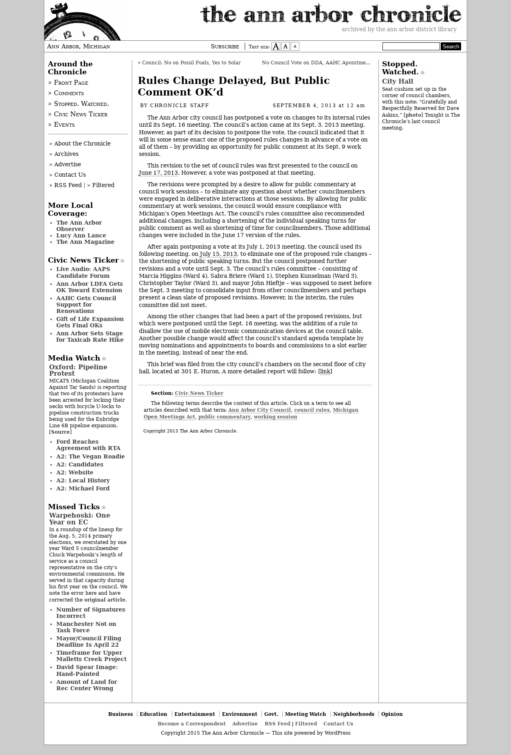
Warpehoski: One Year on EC (79, 519)
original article (104, 600)
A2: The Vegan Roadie (90, 456)
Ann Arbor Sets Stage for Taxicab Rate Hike (90, 336)
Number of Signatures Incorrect (90, 612)
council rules (312, 410)
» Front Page (68, 82)
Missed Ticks (74, 507)
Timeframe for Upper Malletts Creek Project (91, 655)
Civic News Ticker (199, 393)
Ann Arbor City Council (259, 410)
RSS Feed (277, 724)
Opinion (392, 714)
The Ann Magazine (85, 242)
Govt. (271, 714)
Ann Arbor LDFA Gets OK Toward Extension (89, 287)
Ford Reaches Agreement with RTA (88, 444)
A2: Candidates (79, 464)
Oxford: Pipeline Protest (78, 370)
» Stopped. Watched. (78, 104)
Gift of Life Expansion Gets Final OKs (90, 322)
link (325, 371)
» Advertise (65, 164)
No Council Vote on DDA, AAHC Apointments (317, 63)
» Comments (66, 93)
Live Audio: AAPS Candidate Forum (83, 272)
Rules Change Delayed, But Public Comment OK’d (234, 86)
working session (275, 417)
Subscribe (225, 46)
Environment (239, 714)
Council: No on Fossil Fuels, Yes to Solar (191, 63)
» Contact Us (67, 174)
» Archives (64, 154)
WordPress (338, 733)
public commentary (224, 417)
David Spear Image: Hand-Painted (87, 670)
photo (413, 115)
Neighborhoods (353, 714)
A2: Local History (83, 480)
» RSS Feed (65, 185)
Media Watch (74, 358)
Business (120, 714)
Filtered (306, 724)
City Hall (397, 81)
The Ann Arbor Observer (79, 225)
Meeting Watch (305, 714)
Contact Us (338, 724)
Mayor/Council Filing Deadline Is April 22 (88, 641)
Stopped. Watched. (400, 68)
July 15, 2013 (218, 254)
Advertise (245, 724)
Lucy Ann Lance (81, 235)
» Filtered (101, 185)
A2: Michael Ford (83, 488)
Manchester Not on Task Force (86, 627)
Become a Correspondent (192, 724)
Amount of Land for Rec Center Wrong (86, 685)
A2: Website (74, 472)
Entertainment (194, 714)
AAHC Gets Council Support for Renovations (86, 304)
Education (153, 714)
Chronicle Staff (179, 105)
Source (60, 432)
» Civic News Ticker (77, 114)
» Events (61, 124)
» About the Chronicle (80, 143)
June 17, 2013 (158, 172)
